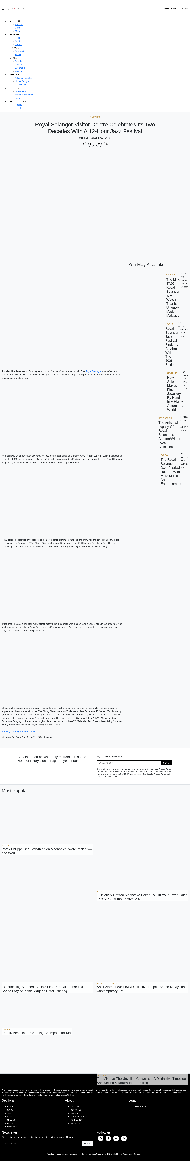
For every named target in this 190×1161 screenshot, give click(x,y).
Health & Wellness (24, 95)
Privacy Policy (141, 1107)
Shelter (15, 74)
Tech (17, 98)
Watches (19, 71)
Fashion (19, 64)
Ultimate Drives (170, 9)
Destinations (21, 51)
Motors (14, 21)
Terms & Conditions (80, 1117)
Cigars (18, 44)
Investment (20, 91)
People (18, 105)
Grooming (20, 68)
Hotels (18, 54)
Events (18, 108)
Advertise (75, 1113)
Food (17, 38)
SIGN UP (166, 763)
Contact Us (76, 1110)
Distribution (76, 1120)
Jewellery (19, 61)
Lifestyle (16, 88)
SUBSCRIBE (183, 9)
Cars (17, 28)
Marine (18, 31)
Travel (14, 48)
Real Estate (21, 85)
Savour (14, 34)
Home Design (22, 81)
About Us (75, 1107)
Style (13, 58)
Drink (17, 41)
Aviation (19, 24)
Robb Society (18, 101)
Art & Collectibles (23, 78)
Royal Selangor (93, 371)
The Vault (21, 9)
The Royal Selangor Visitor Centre (19, 732)
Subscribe (75, 1123)
